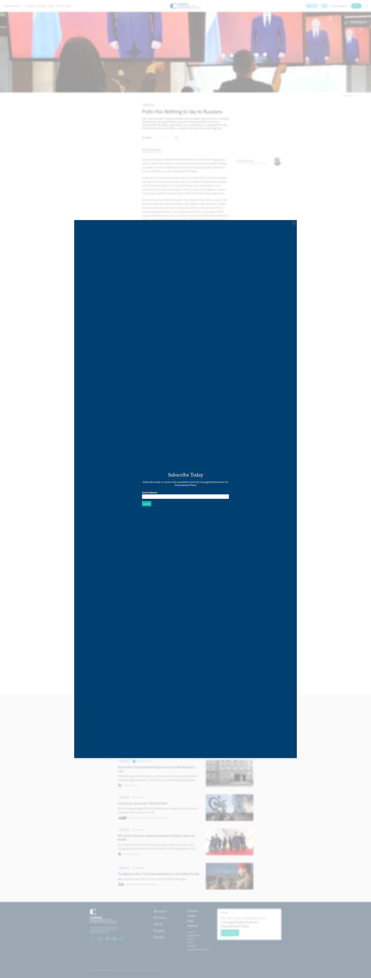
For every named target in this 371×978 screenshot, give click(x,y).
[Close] (294, 223)
